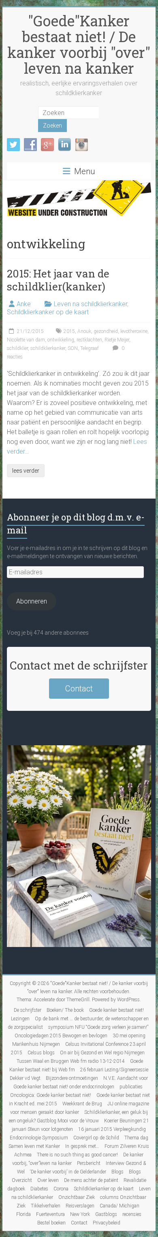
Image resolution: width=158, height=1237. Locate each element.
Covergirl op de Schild (96, 1138)
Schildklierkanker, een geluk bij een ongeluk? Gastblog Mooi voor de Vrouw (78, 1116)
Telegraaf (89, 348)
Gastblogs (106, 1214)
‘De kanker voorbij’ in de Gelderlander (68, 1172)
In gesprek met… (82, 1146)
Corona (60, 1189)
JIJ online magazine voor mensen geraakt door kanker (79, 1108)
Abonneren (31, 601)
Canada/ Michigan (119, 1206)
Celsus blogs (41, 1053)
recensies (131, 1214)
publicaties (131, 1087)
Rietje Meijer (117, 340)
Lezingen (20, 1019)
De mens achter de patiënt (91, 1180)
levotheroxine (133, 331)
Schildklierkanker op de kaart (48, 312)
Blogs (117, 1172)
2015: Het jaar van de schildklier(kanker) (58, 280)
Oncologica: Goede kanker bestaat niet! (50, 1095)
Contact (79, 688)
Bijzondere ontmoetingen (72, 1078)
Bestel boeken (51, 1223)
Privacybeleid (106, 1223)
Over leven (48, 1180)
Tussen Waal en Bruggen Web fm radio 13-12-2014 (71, 1061)
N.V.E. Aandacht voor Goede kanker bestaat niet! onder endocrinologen (80, 1082)
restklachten (89, 340)
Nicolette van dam (26, 340)
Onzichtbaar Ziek (76, 1197)
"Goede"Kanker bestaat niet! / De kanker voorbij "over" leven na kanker (78, 44)
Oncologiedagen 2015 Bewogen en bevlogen (61, 1036)
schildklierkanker (47, 348)
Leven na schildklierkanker (90, 304)
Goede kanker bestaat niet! (116, 1010)
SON (73, 348)
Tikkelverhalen (45, 1206)
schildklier (17, 348)
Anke (24, 304)
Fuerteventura (50, 1214)
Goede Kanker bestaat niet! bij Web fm (76, 1065)
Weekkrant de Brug (82, 1104)
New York (80, 1214)
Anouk (84, 331)
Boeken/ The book (65, 1010)
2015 (69, 331)
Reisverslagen (80, 1206)
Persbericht (88, 1163)
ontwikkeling (60, 340)
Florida (23, 1214)
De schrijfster (27, 1010)
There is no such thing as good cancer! (77, 1155)
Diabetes (39, 1189)
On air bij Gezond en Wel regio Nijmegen (102, 1053)
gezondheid (106, 331)
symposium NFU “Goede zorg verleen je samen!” (98, 1027)
